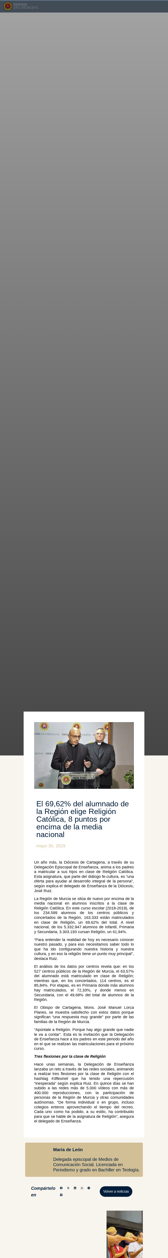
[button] (61, 1188)
